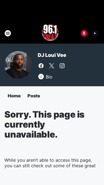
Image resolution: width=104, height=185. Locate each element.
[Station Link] (50, 33)
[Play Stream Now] (95, 33)
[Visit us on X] (51, 65)
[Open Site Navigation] (7, 33)
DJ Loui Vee (52, 55)
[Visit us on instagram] (62, 65)
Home (14, 95)
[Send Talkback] (84, 33)
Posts (33, 95)
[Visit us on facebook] (41, 65)
